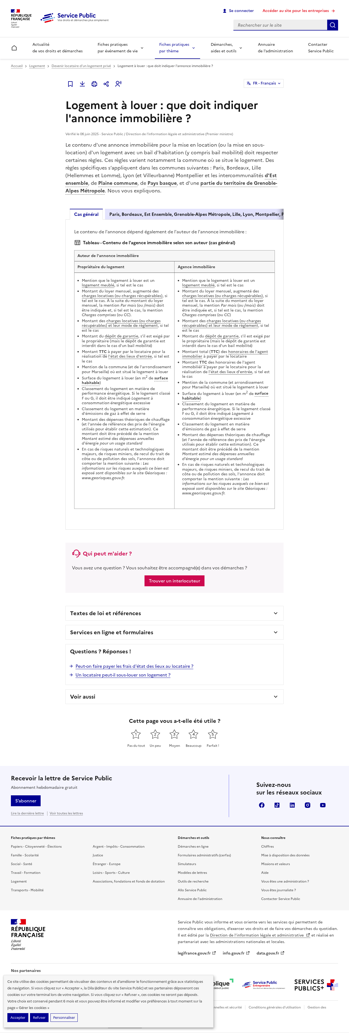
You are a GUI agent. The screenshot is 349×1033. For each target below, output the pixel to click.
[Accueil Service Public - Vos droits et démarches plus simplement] (75, 23)
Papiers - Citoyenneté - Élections (36, 846)
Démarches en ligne (193, 846)
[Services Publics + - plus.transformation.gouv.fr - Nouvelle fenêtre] (316, 985)
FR (264, 83)
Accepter (17, 1017)
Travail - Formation (25, 872)
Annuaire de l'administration (200, 898)
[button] (118, 84)
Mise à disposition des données (285, 855)
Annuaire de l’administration (275, 48)
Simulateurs (187, 864)
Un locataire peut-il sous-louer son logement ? (123, 675)
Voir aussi (82, 697)
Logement (37, 66)
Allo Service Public (192, 890)
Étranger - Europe (107, 864)
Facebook (261, 805)
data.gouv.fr (268, 953)
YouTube (322, 805)
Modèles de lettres (192, 872)
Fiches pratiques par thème (174, 48)
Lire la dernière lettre (27, 813)
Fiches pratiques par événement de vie (118, 48)
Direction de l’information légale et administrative (257, 935)
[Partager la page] (106, 84)
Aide (265, 872)
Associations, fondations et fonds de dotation (129, 881)
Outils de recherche (193, 881)
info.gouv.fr (234, 953)
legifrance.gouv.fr (194, 953)
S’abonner (25, 801)
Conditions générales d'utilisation (275, 1007)
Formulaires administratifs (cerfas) (204, 855)
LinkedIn (292, 805)
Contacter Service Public (321, 48)
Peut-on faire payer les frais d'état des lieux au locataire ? (134, 666)
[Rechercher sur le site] (332, 25)
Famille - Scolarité (25, 855)
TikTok (277, 805)
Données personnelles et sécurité (216, 1007)
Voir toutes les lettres (66, 813)
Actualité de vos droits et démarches (57, 48)
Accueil (17, 66)
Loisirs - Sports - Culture (111, 872)
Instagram (307, 805)
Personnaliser (64, 1017)
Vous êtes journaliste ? (278, 890)
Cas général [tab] (86, 214)
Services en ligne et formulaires (111, 632)
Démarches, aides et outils (223, 48)
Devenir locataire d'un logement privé (81, 66)
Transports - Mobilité (27, 890)
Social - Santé (21, 864)
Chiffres (267, 846)
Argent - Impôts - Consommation (119, 846)
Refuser (39, 1017)
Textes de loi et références (105, 613)
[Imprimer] (94, 84)
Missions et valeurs (275, 864)
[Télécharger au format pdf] (82, 84)
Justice (98, 855)
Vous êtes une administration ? (285, 881)
